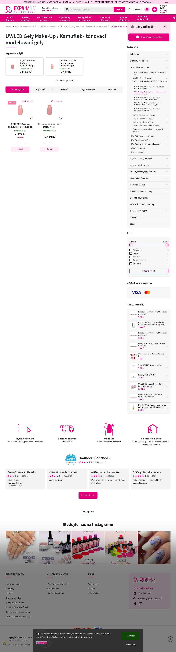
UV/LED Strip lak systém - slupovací (145, 144)
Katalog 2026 (53, 588)
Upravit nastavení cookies (18, 640)
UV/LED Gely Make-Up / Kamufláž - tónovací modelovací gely (150, 93)
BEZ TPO (150, 263)
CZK (166, 2)
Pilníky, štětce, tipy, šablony (143, 171)
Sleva (150, 253)
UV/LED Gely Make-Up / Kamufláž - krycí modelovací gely (149, 87)
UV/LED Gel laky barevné (141, 158)
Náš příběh (93, 584)
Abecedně (111, 89)
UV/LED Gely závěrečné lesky (143, 122)
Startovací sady (138, 152)
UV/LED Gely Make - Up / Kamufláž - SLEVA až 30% (149, 73)
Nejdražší (64, 89)
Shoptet (16, 644)
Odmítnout (131, 644)
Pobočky (9, 593)
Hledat (119, 9)
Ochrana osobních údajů (17, 607)
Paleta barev (135, 54)
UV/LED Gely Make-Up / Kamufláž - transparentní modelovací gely (147, 98)
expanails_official (140, 603)
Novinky (134, 217)
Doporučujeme (17, 89)
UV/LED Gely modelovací (142, 78)
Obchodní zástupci (55, 593)
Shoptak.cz (28, 644)
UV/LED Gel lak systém (140, 140)
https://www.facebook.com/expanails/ (135, 603)
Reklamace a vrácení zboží (18, 612)
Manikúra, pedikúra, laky (141, 191)
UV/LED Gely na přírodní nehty (144, 115)
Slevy (132, 223)
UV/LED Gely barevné (139, 165)
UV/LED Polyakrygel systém (142, 136)
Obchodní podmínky (15, 602)
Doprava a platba (13, 598)
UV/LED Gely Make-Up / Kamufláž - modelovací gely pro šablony (147, 109)
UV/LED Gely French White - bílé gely (146, 125)
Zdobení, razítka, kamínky (142, 204)
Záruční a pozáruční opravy (18, 616)
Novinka (150, 256)
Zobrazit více (88, 495)
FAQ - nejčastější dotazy (57, 584)
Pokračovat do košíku (151, 37)
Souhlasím (131, 635)
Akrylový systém (138, 148)
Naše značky (93, 593)
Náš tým (92, 588)
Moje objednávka (13, 584)
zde (90, 637)
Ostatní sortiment (138, 210)
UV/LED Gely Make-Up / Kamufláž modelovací (150, 81)
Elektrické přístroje (139, 178)
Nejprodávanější (88, 89)
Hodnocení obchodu (95, 458)
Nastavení (42, 643)
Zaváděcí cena (150, 260)
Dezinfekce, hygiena (139, 197)
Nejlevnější (41, 89)
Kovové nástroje (137, 184)
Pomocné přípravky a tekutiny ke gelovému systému (149, 130)
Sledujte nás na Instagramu (88, 525)
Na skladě (150, 250)
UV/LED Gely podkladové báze (144, 119)
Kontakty (10, 588)
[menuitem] (11, 18)
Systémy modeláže (139, 60)
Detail (20, 149)
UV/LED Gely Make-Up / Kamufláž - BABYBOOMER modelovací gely (147, 104)
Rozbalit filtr (148, 271)
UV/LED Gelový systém (140, 67)
